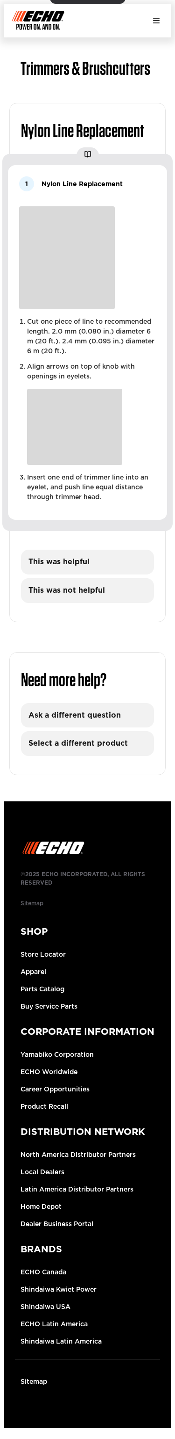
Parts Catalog (42, 989)
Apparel (33, 971)
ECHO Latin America (54, 1324)
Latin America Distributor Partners (77, 1189)
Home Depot (41, 1206)
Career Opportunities (55, 1089)
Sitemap (34, 1381)
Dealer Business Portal (57, 1224)
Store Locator (43, 954)
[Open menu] (156, 20)
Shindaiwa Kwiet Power (59, 1289)
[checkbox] (87, 562)
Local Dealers (42, 1172)
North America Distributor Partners (78, 1154)
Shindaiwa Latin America (61, 1341)
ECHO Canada (43, 1272)
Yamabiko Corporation (57, 1054)
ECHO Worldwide (49, 1072)
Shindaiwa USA (45, 1306)
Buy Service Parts (49, 1006)
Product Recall (44, 1106)
